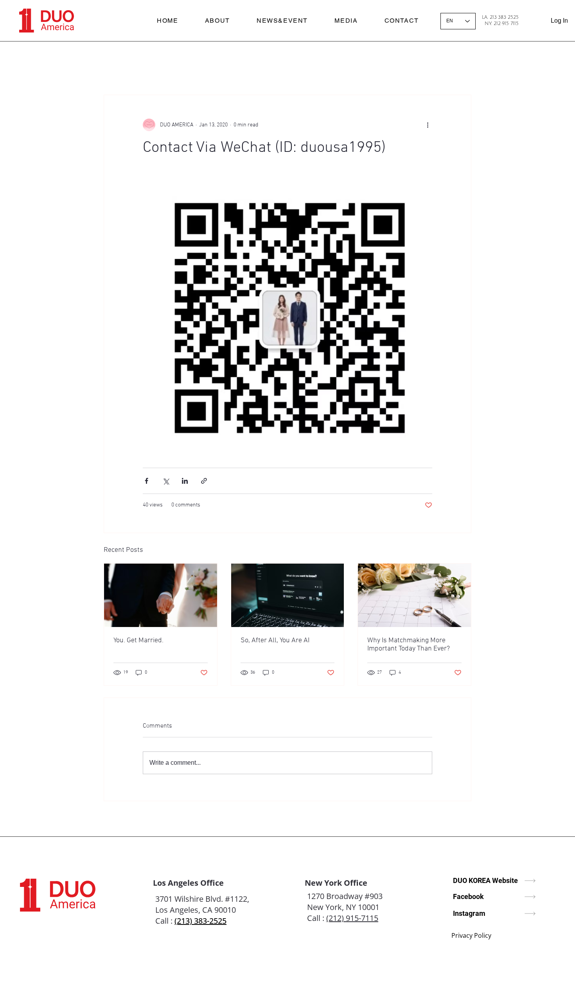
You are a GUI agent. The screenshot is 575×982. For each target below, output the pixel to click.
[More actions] (427, 125)
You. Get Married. (138, 640)
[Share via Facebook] (146, 481)
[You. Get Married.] (160, 595)
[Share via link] (204, 481)
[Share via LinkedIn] (185, 481)
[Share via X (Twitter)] (165, 481)
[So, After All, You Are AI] (287, 595)
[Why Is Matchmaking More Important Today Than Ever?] (414, 595)
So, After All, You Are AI (275, 640)
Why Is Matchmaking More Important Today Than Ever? (408, 644)
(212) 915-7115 (352, 918)
